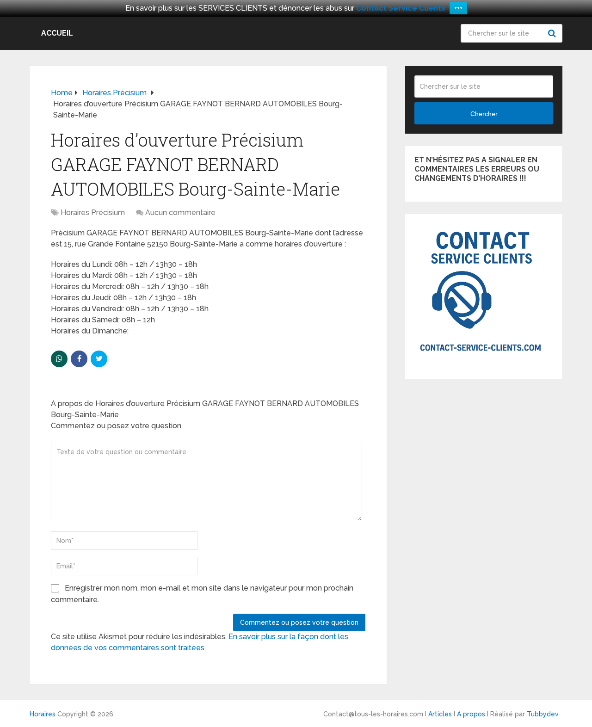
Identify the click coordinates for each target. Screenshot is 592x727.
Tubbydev (543, 714)
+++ (458, 8)
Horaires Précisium (93, 212)
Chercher (553, 33)
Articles (440, 714)
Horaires (43, 714)
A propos (471, 714)
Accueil (57, 33)
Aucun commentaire (180, 212)
